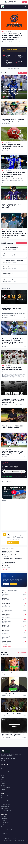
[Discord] (14, 758)
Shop (2, 827)
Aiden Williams (6, 614)
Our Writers (4, 818)
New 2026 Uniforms (7, 565)
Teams (2, 775)
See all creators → (21, 653)
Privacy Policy (4, 833)
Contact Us (4, 820)
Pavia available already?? (9, 554)
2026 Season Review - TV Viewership (12, 558)
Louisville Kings (5, 806)
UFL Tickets (4, 824)
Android (14, 584)
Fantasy (3, 789)
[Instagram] (6, 758)
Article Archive (4, 831)
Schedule (3, 773)
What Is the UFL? (5, 822)
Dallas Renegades (5, 800)
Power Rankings (5, 771)
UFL (3, 31)
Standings (3, 769)
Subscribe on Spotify (7, 476)
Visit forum (4, 569)
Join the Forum (21, 243)
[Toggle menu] (25, 6)
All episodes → (22, 473)
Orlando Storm (4, 808)
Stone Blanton (6, 603)
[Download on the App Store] (2, 760)
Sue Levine (6, 182)
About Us (3, 816)
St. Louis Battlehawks (6, 810)
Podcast (3, 781)
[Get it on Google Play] (4, 760)
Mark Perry (6, 237)
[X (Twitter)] (4, 758)
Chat (2, 779)
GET (25, 2)
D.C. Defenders (5, 802)
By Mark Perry (5, 317)
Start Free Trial (12, 542)
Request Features (5, 787)
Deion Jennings (6, 636)
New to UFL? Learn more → (14, 68)
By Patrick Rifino (4, 42)
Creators (3, 783)
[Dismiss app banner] (2, 2)
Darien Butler (5, 630)
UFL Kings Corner (6, 674)
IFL (3, 306)
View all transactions (6, 646)
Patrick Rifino (7, 123)
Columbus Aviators (5, 798)
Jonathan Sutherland (8, 609)
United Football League (19, 840)
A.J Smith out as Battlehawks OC (10, 551)
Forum (2, 777)
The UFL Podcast (6, 737)
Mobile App (4, 785)
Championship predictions (9, 562)
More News (22, 73)
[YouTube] (11, 758)
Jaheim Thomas (6, 641)
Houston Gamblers (5, 804)
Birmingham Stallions (6, 795)
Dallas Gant (5, 598)
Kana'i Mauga (6, 592)
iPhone (6, 584)
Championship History (6, 829)
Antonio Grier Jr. (6, 625)
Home (2, 766)
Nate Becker (5, 619)
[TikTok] (9, 758)
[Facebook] (2, 758)
